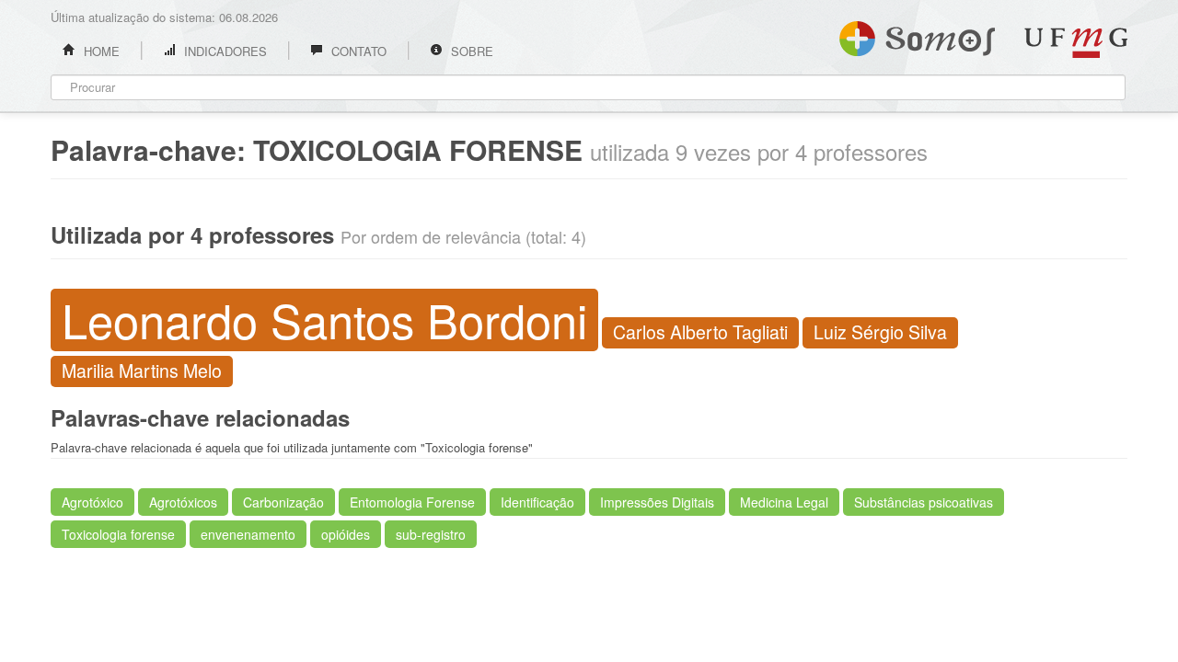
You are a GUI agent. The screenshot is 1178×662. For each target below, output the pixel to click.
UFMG (1075, 43)
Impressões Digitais (657, 502)
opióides (345, 534)
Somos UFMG (917, 35)
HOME (100, 51)
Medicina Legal (784, 502)
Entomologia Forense (412, 502)
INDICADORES (223, 51)
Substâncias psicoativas (923, 502)
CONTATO (357, 51)
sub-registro (431, 534)
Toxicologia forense (118, 534)
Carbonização (283, 502)
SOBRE (470, 51)
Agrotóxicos (183, 502)
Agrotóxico (92, 502)
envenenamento (248, 534)
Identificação (537, 502)
